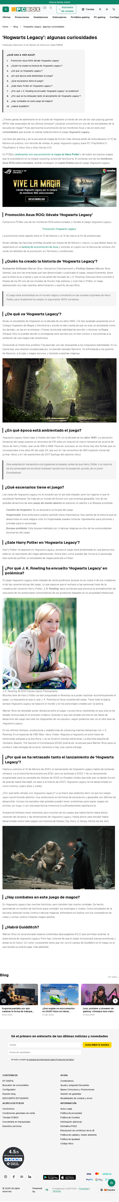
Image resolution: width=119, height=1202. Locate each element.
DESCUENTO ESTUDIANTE (15, 1098)
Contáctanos (67, 1080)
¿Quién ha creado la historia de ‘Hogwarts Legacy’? (37, 65)
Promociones (22, 17)
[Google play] (51, 1177)
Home (5, 26)
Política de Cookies (70, 1117)
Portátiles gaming (80, 17)
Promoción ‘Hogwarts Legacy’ (59, 229)
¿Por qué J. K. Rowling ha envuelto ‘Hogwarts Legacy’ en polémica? (45, 91)
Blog (15, 26)
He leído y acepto (43, 1059)
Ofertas (6, 17)
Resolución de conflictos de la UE (77, 1130)
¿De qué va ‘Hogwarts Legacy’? (27, 70)
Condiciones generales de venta (18, 1113)
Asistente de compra (67, 9)
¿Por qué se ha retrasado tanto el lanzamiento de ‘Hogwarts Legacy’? (46, 96)
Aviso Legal (66, 1108)
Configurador (9, 1089)
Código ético (66, 1143)
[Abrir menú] (5, 9)
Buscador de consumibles (15, 1085)
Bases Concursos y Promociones (77, 1089)
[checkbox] (8, 1059)
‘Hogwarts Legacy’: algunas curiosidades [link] (43, 26)
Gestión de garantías (70, 1094)
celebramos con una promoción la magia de (46, 154)
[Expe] (46, 1190)
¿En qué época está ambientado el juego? (32, 75)
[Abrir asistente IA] (111, 1182)
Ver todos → (113, 977)
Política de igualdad (70, 1139)
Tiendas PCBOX (10, 1117)
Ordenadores (59, 17)
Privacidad (84, 1188)
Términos (57, 1191)
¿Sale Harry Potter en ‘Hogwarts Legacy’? (32, 86)
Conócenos (8, 1108)
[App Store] (68, 1177)
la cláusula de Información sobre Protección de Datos (50, 1059)
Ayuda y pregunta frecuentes (74, 1085)
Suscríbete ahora (97, 1044)
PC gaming (99, 17)
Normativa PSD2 (68, 1126)
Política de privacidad (71, 1113)
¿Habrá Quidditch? (20, 106)
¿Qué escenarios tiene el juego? (27, 81)
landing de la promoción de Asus (39, 247)
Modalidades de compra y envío (76, 1098)
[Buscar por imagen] (44, 7)
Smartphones (40, 17)
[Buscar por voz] (50, 7)
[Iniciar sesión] (100, 9)
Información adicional (71, 1121)
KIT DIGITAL (8, 1080)
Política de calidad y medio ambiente (78, 1134)
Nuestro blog (8, 1094)
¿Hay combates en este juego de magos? (32, 101)
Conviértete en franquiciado (16, 1121)
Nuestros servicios (12, 1126)
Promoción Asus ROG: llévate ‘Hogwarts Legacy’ (35, 60)
